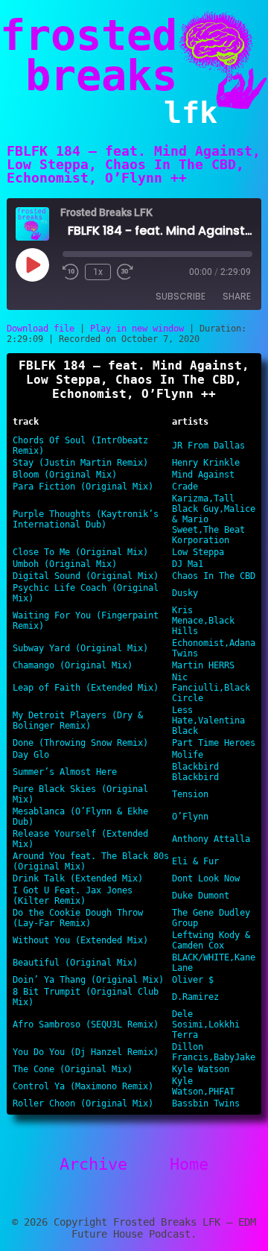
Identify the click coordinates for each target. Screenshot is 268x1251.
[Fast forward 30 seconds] (125, 272)
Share (237, 296)
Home (189, 1164)
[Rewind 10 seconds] (71, 272)
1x (98, 272)
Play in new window (137, 328)
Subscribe (180, 296)
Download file (40, 328)
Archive (93, 1164)
